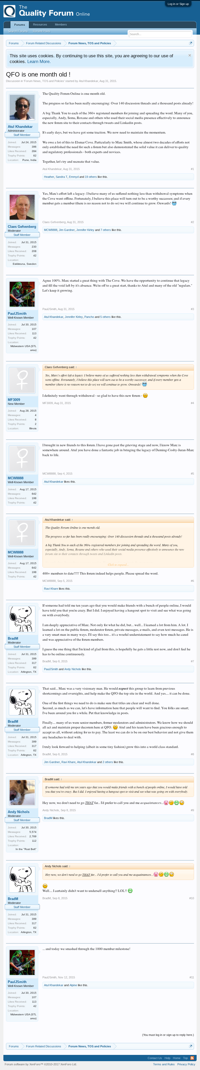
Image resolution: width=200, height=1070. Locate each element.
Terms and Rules (164, 1064)
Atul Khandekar (88, 81)
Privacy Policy (186, 1064)
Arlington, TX (28, 671)
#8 (192, 754)
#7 (192, 661)
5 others (105, 316)
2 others (108, 762)
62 (34, 155)
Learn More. (39, 61)
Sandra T (61, 176)
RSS (192, 1058)
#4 (192, 403)
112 (34, 840)
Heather (49, 176)
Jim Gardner (67, 229)
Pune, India (29, 160)
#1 (192, 169)
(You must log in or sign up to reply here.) (168, 1034)
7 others (106, 229)
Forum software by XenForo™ (41, 1064)
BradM (13, 638)
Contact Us (155, 1058)
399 (34, 658)
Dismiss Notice (190, 55)
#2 (192, 222)
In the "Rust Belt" (26, 849)
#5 (192, 473)
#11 (192, 977)
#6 (192, 580)
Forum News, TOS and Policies (44, 81)
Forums (19, 24)
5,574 (32, 831)
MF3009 (14, 400)
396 (34, 146)
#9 (192, 810)
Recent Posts (41, 31)
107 (34, 329)
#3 (192, 309)
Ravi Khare (51, 588)
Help (167, 1058)
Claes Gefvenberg (22, 227)
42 (34, 255)
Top (185, 1058)
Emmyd (74, 176)
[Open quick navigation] (190, 43)
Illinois (32, 428)
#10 (191, 898)
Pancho (89, 316)
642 (34, 493)
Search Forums (18, 31)
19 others (91, 176)
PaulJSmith (17, 314)
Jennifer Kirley (85, 229)
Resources (40, 24)
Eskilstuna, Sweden (24, 263)
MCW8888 (50, 229)
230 (34, 246)
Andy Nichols (72, 669)
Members (61, 24)
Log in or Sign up (178, 3)
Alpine (73, 985)
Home (176, 1058)
